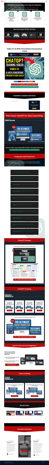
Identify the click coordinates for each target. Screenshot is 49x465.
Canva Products (22, 1)
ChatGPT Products (16, 1)
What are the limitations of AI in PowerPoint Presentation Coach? (23, 198)
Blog (11, 1)
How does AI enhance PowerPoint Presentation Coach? (23, 178)
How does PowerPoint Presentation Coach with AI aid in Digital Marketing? (23, 191)
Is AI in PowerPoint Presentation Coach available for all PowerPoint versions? (23, 231)
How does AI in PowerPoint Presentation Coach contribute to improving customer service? (24, 211)
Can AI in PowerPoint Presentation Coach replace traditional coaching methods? (24, 184)
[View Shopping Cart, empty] (46, 1)
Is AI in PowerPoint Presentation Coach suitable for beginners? (22, 204)
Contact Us (42, 1)
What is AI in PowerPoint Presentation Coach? (21, 172)
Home (8, 1)
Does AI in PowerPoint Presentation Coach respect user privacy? (23, 224)
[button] (47, 1)
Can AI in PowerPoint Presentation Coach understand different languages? (23, 218)
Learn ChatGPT (28, 1)
